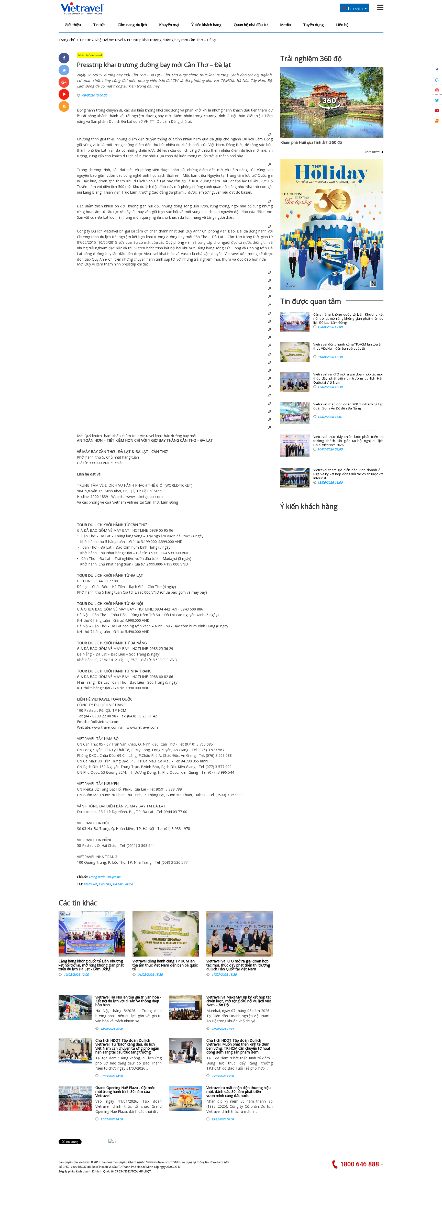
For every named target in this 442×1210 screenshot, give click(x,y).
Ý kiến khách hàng (206, 24)
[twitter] (64, 70)
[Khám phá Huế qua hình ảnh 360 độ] (329, 108)
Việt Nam (215, 144)
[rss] (64, 106)
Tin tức (99, 24)
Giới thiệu (73, 24)
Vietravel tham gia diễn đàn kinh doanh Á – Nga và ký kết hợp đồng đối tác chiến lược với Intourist (348, 474)
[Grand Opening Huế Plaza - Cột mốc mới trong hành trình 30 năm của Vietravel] (75, 1098)
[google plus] (64, 82)
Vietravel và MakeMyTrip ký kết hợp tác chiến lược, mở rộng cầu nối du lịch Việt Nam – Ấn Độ (238, 1001)
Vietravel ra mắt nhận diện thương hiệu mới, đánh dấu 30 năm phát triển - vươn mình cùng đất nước (238, 1091)
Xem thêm (373, 152)
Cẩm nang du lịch (132, 24)
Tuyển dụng (313, 24)
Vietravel (111, 231)
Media (285, 24)
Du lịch (114, 121)
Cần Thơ (104, 884)
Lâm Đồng (264, 139)
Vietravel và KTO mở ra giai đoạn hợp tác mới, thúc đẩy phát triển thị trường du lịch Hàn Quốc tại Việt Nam (238, 965)
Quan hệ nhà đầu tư (251, 24)
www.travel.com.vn (107, 727)
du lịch (182, 150)
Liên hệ (342, 24)
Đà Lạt (126, 121)
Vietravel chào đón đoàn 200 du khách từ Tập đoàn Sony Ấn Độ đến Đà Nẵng (348, 406)
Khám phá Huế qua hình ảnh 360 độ (311, 142)
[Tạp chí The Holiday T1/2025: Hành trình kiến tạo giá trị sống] (331, 224)
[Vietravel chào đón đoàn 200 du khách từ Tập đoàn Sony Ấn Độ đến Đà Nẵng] (295, 413)
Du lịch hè (113, 877)
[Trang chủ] (82, 8)
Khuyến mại (169, 24)
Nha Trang (86, 682)
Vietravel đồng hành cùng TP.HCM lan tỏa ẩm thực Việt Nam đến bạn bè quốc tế (165, 965)
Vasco (128, 884)
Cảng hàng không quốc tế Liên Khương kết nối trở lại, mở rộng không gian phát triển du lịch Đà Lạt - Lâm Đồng (91, 965)
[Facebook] (64, 58)
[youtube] (64, 94)
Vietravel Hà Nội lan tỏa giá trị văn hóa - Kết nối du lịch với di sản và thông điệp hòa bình (128, 1001)
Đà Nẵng (84, 654)
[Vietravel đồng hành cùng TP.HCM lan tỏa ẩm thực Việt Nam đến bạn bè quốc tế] (165, 935)
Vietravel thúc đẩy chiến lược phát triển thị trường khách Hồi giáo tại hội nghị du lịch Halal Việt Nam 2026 (348, 441)
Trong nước (97, 877)
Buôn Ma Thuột (96, 794)
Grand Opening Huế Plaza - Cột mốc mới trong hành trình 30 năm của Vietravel (125, 1091)
